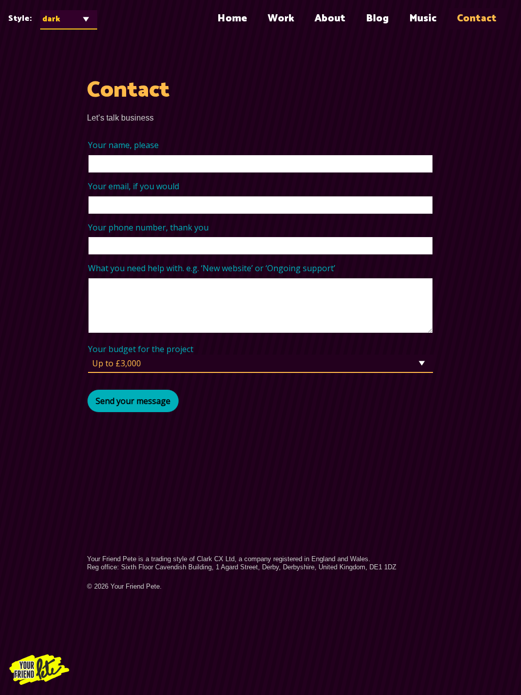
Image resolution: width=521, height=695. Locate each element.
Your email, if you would (133, 186)
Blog (377, 18)
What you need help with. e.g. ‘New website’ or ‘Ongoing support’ (211, 268)
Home (232, 18)
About (329, 18)
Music (423, 18)
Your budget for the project (140, 349)
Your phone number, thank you (148, 227)
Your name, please (123, 145)
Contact (477, 18)
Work (281, 18)
